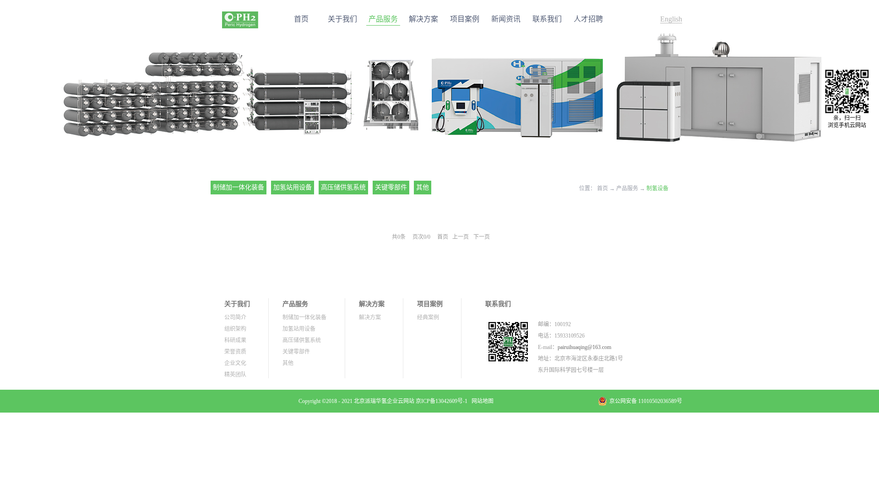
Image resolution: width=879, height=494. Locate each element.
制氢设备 (657, 188)
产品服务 (627, 188)
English (671, 19)
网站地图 (481, 401)
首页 (301, 19)
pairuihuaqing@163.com (584, 347)
